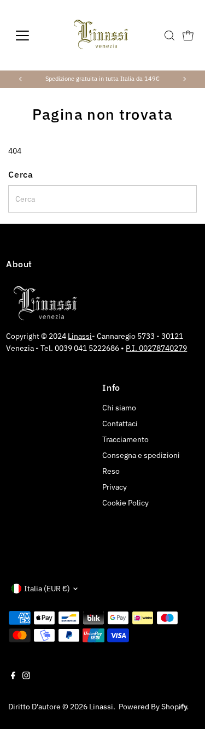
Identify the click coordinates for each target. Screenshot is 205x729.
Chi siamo (119, 408)
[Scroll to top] (183, 707)
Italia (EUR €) (47, 588)
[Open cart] (188, 35)
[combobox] (102, 199)
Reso (111, 471)
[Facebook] (13, 676)
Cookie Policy (125, 503)
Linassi (80, 336)
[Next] (184, 79)
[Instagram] (26, 676)
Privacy (114, 487)
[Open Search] (169, 35)
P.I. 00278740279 (156, 348)
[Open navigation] (31, 35)
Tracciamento (125, 439)
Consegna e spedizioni (141, 455)
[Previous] (20, 79)
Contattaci (120, 423)
